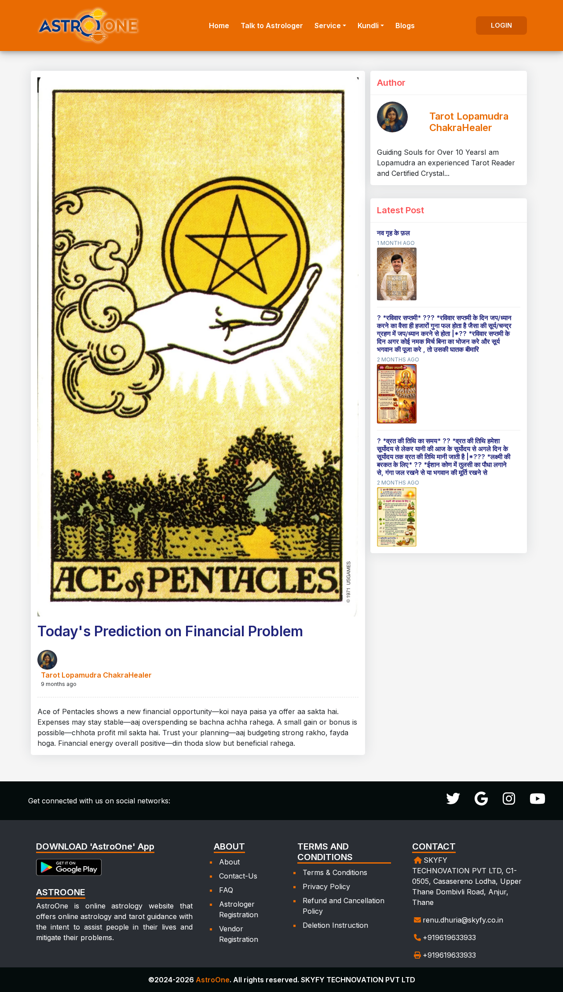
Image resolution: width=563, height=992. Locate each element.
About (229, 861)
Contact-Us (238, 876)
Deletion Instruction (335, 925)
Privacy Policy (326, 886)
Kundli (368, 25)
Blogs (405, 25)
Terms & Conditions (335, 872)
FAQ (226, 890)
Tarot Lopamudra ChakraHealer (96, 675)
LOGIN (501, 25)
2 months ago (398, 359)
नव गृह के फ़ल (393, 233)
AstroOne (213, 979)
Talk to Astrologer (272, 25)
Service (327, 25)
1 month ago (396, 243)
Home (219, 25)
